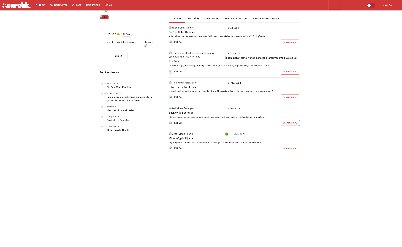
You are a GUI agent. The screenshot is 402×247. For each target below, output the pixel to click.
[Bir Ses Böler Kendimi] (195, 27)
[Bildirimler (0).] (398, 5)
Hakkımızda (93, 4)
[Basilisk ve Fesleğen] (195, 108)
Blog (42, 4)
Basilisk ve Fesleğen (118, 120)
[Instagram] (356, 5)
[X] (361, 5)
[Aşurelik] (16, 5)
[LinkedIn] (350, 5)
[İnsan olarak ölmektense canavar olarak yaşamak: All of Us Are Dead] (195, 55)
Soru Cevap (61, 4)
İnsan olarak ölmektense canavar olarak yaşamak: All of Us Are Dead (130, 99)
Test (78, 4)
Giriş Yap (387, 5)
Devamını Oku (290, 42)
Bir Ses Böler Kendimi (119, 87)
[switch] (371, 5)
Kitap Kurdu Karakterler (120, 110)
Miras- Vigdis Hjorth (118, 130)
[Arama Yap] (344, 5)
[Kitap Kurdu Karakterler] (195, 82)
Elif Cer (178, 42)
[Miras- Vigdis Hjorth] (195, 134)
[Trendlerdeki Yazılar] (334, 5)
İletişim (108, 4)
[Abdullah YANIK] (146, 46)
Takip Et (117, 56)
